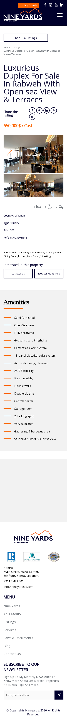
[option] (33, 154)
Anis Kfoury (12, 614)
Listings (16, 47)
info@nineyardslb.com (18, 587)
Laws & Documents (18, 638)
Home (7, 47)
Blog (7, 646)
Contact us (18, 273)
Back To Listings (26, 38)
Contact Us (12, 654)
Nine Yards (12, 606)
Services (10, 630)
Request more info (49, 273)
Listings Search (29, 5)
